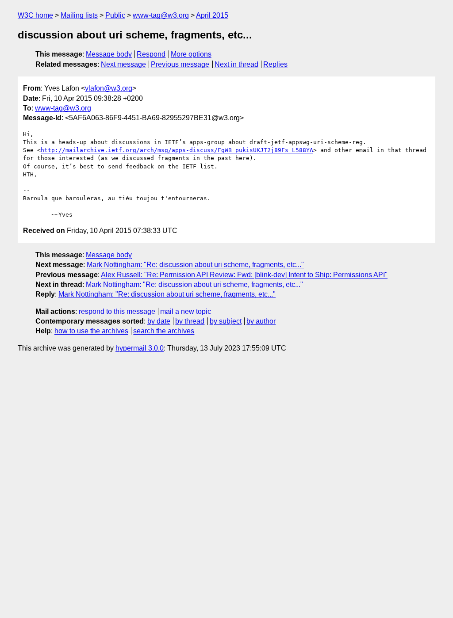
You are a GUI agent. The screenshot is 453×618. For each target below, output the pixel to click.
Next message (123, 64)
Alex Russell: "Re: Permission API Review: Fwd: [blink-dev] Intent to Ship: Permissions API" (244, 274)
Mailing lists (79, 15)
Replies (275, 64)
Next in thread (236, 64)
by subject (226, 321)
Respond (151, 54)
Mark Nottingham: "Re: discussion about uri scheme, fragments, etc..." (195, 264)
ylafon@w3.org (108, 88)
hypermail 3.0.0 (139, 348)
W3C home (35, 15)
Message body (109, 54)
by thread (189, 321)
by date (158, 321)
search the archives (163, 331)
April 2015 (212, 15)
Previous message (180, 64)
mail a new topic (185, 311)
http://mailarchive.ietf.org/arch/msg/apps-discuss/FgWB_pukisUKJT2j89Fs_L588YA (177, 150)
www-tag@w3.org (161, 15)
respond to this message (117, 311)
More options (191, 54)
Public (115, 15)
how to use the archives (91, 331)
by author (261, 321)
